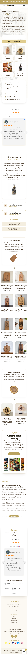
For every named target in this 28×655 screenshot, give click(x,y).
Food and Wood (14, 110)
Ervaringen (14, 620)
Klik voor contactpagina (14, 610)
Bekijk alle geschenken (14, 41)
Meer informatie (14, 453)
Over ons (14, 618)
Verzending (14, 622)
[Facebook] (12, 636)
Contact (14, 616)
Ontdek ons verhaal (14, 37)
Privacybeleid (20, 650)
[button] (24, 5)
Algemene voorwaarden (9, 650)
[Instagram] (15, 636)
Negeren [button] (14, 2)
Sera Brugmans (13, 122)
